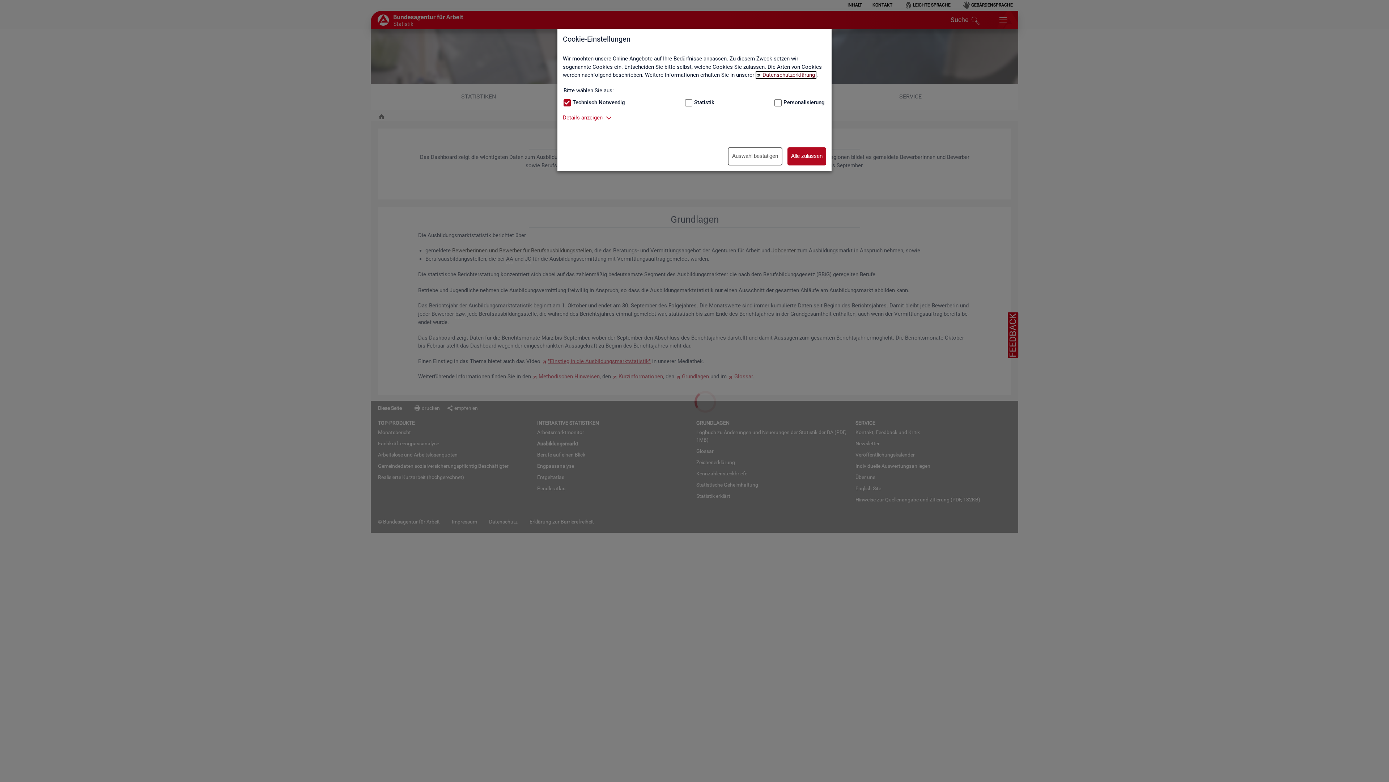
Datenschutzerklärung (789, 75)
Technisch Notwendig (599, 102)
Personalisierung (804, 102)
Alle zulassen (807, 156)
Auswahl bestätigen (755, 156)
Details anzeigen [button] (583, 117)
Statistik (704, 102)
